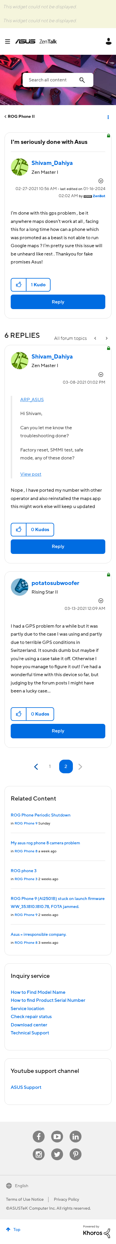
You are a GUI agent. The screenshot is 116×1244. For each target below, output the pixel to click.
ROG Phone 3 (26, 879)
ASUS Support (26, 1087)
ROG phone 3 (24, 871)
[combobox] (58, 80)
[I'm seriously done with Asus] (95, 338)
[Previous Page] (36, 767)
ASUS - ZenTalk (36, 41)
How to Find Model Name (38, 992)
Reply (58, 302)
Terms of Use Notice (25, 1199)
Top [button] (16, 1229)
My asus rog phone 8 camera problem (45, 843)
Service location (27, 1009)
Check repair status (31, 1017)
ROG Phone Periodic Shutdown (40, 815)
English (21, 1186)
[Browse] (9, 41)
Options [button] (108, 117)
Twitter (57, 1148)
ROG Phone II (21, 116)
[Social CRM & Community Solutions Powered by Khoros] (96, 1231)
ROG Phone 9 (26, 823)
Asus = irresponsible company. (38, 934)
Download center (29, 1025)
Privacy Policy (66, 1199)
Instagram (39, 1148)
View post (30, 474)
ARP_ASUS (32, 400)
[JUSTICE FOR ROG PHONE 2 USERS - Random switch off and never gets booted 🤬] (106, 338)
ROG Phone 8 (26, 851)
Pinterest (75, 1148)
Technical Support (30, 1033)
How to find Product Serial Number (48, 1000)
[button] (18, 285)
